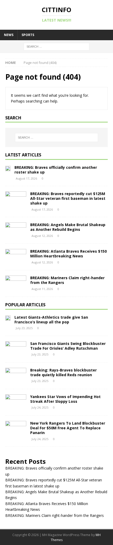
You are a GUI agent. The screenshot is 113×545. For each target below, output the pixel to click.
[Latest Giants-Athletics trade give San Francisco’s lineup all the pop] (8, 318)
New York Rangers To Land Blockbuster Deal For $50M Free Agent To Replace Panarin (67, 428)
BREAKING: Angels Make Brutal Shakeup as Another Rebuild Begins (67, 227)
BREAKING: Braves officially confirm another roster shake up (55, 170)
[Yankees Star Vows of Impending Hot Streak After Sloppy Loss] (15, 402)
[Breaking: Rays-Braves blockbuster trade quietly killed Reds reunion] (15, 376)
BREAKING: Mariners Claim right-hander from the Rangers (67, 280)
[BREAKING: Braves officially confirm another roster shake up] (8, 168)
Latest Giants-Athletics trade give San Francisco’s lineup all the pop (51, 319)
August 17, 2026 (26, 178)
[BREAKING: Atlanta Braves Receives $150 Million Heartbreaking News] (15, 257)
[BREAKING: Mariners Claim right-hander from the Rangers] (15, 283)
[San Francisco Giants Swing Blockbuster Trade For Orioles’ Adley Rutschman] (15, 349)
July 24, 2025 (40, 407)
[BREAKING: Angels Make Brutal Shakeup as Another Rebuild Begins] (15, 230)
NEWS (8, 35)
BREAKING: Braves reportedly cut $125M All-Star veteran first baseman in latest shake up (67, 198)
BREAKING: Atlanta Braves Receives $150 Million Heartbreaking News (68, 253)
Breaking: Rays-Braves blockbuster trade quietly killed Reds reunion (63, 372)
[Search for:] (56, 46)
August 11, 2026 (42, 289)
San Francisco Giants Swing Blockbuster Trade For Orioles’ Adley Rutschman (68, 346)
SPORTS (28, 35)
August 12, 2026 (42, 236)
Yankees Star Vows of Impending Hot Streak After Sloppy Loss (65, 399)
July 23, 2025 (24, 328)
